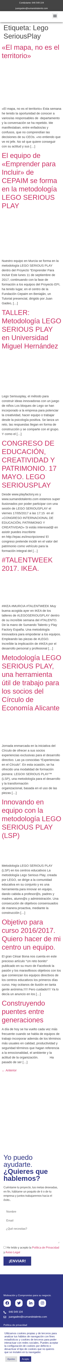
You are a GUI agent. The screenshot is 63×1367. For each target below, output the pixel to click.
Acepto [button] (25, 1359)
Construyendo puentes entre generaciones (23, 1011)
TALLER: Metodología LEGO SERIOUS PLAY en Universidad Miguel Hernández (31, 329)
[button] (55, 16)
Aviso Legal (12, 1252)
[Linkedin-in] (30, 1303)
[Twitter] (19, 1303)
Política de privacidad (15, 1325)
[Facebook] (7, 1303)
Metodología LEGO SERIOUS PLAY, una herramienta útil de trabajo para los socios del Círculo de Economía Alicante (31, 683)
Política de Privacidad (45, 1247)
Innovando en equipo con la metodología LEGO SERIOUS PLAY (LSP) (31, 818)
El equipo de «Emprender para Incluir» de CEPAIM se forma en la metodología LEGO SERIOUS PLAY (29, 181)
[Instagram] (42, 1303)
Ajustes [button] (11, 1359)
